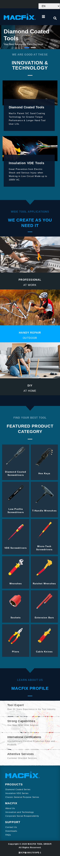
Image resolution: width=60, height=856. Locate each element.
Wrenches (15, 583)
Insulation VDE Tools (26, 163)
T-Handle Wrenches (44, 510)
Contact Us (11, 827)
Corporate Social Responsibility (22, 816)
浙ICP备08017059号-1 (30, 853)
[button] (26, 47)
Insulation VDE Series (16, 793)
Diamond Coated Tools (26, 107)
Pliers (15, 651)
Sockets (16, 617)
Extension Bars (44, 617)
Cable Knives (44, 651)
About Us (10, 808)
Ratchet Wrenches (44, 583)
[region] (30, 37)
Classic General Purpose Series (22, 797)
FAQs (8, 835)
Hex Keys (44, 473)
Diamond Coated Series (17, 789)
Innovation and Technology (19, 812)
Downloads (11, 831)
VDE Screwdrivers (15, 548)
